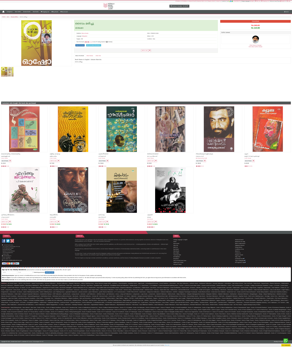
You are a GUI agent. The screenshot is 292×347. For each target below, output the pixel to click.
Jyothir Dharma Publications (106, 292)
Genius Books (16, 289)
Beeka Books (257, 283)
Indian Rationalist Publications (261, 289)
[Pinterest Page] (12, 242)
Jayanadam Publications (71, 292)
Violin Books (135, 304)
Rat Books (85, 300)
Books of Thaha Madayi (17, 326)
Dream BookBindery (175, 287)
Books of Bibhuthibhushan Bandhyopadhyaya (57, 314)
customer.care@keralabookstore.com (12, 260)
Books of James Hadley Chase (174, 314)
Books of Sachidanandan (179, 316)
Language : (81, 36)
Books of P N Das (191, 316)
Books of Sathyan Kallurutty (249, 316)
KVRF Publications (57, 294)
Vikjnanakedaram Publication (124, 304)
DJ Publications (137, 287)
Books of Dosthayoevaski (82, 320)
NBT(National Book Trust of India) (177, 296)
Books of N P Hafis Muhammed (148, 329)
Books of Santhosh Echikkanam (33, 335)
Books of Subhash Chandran (89, 312)
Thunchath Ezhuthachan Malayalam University (255, 302)
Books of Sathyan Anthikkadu (98, 329)
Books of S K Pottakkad (126, 307)
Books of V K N (73, 309)
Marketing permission (39, 272)
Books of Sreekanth (45, 322)
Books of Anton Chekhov (103, 316)
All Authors (178, 1)
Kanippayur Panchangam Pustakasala (188, 292)
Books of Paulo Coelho (95, 320)
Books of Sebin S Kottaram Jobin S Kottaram (261, 318)
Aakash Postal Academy (38, 283)
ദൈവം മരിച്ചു (84, 23)
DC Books (22, 287)
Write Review (90, 55)
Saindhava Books (190, 300)
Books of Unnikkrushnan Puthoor (153, 318)
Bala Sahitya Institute (237, 283)
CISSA (229, 285)
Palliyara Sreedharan (73, 298)
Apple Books (141, 283)
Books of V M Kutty (107, 331)
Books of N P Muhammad (70, 322)
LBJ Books (83, 294)
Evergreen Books (221, 287)
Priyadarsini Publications (7, 300)
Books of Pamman (49, 309)
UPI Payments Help (240, 262)
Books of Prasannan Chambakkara (256, 326)
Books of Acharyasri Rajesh (152, 307)
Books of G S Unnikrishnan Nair (9, 333)
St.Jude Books (144, 302)
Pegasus (155, 298)
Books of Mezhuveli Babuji (62, 309)
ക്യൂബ (246, 154)
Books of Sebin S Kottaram (46, 324)
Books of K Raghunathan (140, 320)
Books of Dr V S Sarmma (170, 320)
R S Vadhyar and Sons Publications (54, 300)
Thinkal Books (231, 302)
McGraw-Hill (95, 296)
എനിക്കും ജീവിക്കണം (7, 215)
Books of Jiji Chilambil (171, 326)
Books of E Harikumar (200, 333)
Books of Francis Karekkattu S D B (246, 309)
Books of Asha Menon (235, 316)
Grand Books (69, 289)
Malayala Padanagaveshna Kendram (196, 294)
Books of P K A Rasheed (244, 333)
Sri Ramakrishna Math (98, 302)
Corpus (271, 285)
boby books (55, 285)
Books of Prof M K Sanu (116, 316)
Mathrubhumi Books (46, 296)
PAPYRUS (131, 298)
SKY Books (23, 302)
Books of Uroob (132, 309)
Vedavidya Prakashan (77, 304)
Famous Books (244, 287)
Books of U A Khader (44, 312)
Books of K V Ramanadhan (111, 333)
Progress (25, 300)
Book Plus (83, 285)
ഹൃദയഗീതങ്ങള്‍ (103, 154)
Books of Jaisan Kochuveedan (214, 324)
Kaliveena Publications (166, 292)
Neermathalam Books (192, 296)
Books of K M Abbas (29, 326)
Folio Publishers (276, 287)
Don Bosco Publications (163, 287)
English (252, 1)
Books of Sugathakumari (22, 331)
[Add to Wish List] (150, 50)
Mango (260, 294)
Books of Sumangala (188, 314)
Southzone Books (64, 302)
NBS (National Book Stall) (201, 158)
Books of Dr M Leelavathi (7, 320)
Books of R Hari (133, 326)
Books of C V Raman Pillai (180, 331)
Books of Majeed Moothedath (154, 320)
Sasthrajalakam (230, 300)
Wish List (258, 1)
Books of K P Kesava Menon (31, 312)
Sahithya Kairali (161, 300)
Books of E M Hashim (18, 318)
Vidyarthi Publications (110, 304)
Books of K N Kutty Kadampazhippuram (228, 322)
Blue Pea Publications (45, 285)
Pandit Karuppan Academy (98, 298)
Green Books (53, 219)
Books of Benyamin (180, 309)
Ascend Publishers (163, 283)
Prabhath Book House (238, 298)
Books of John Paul (54, 320)
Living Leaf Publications (126, 294)
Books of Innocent (142, 331)
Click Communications (237, 285)
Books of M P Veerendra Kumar (229, 309)
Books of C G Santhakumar (145, 326)
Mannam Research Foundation (8, 296)
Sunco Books (165, 302)
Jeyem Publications (93, 292)
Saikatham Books (180, 300)
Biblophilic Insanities (19, 285)
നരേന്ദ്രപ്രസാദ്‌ (200, 156)
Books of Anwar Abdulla (179, 329)
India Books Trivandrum (233, 289)
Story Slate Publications (155, 302)
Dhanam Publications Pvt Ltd (80, 287)
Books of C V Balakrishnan (144, 312)
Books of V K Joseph (271, 324)
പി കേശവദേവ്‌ (5, 217)
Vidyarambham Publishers (97, 304)
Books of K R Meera (280, 312)
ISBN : (152, 33)
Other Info (98, 55)
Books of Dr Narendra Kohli (65, 318)
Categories (9, 11)
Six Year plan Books (14, 302)
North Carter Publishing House (256, 296)
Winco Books (205, 304)
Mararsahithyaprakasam (34, 296)
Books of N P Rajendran (131, 331)
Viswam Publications (170, 304)
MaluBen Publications (223, 294)
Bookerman (106, 285)
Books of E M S (40, 318)
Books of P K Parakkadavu (184, 318)
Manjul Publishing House (269, 294)
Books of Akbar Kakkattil (27, 309)
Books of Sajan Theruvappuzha (190, 322)
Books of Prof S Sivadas (94, 309)
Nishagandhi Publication (232, 296)
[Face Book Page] (4, 242)
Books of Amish (270, 329)
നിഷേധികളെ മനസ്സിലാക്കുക (204, 154)
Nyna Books (282, 296)
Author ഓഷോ (225, 32)
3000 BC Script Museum (24, 283)
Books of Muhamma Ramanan (262, 320)
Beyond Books (265, 283)
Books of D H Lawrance (102, 326)
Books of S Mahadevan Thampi (62, 324)
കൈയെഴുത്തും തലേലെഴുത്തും (10, 154)
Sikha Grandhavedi (275, 300)
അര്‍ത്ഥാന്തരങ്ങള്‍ (152, 154)
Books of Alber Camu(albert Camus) (217, 318)
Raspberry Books (77, 300)
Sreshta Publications (87, 302)
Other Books (39, 298)
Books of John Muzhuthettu (172, 333)
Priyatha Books (18, 300)
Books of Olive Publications (80, 318)
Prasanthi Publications (260, 298)
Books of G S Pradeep (271, 326)
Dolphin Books (145, 287)
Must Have (33, 307)
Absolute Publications (62, 283)
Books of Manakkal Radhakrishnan (228, 333)
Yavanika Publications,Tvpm (226, 304)
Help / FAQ (237, 257)
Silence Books (284, 300)
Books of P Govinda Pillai (77, 324)
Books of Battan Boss (262, 309)
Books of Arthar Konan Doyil (164, 329)
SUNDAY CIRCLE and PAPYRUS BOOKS (179, 302)
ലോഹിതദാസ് (102, 217)
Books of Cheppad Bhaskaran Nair (86, 326)
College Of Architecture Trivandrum (259, 285)
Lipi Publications (110, 294)
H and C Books (4, 158)
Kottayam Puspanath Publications (30, 294)
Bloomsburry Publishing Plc (32, 285)
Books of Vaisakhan (74, 335)
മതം (8, 17)
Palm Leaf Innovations (85, 298)
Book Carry (69, 285)
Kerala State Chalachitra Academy (278, 292)
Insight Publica (285, 289)
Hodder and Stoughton (204, 289)
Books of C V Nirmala (187, 324)
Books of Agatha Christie (204, 309)
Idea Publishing (215, 289)
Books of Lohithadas (58, 329)
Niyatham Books (243, 296)
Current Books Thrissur (13, 287)
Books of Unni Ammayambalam (77, 331)
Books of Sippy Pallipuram (208, 307)
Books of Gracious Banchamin (223, 329)
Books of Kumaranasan (107, 309)
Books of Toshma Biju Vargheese (105, 322)
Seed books (260, 300)
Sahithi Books (153, 300)
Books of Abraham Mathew (8, 331)
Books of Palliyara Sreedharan (53, 307)
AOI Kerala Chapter (12, 283)
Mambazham (233, 294)
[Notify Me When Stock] (10, 161)
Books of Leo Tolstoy (191, 309)
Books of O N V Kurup (13, 309)
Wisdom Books (214, 304)
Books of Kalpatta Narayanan (282, 329)
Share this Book (80, 45)
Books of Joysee (216, 309)
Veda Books (68, 304)
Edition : (150, 36)
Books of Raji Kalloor (118, 331)
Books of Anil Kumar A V (205, 312)
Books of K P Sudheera (70, 333)
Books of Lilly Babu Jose (38, 333)
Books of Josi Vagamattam (191, 312)
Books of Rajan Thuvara (248, 320)
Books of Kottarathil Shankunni (259, 307)
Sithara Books (4, 302)
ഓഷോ (149, 217)
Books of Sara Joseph (158, 312)
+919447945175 (236, 1)
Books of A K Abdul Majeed (232, 331)
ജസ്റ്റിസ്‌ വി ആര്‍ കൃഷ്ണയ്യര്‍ (252, 156)
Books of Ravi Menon (220, 314)
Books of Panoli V (154, 316)
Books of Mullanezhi (90, 324)
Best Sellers (18, 11)
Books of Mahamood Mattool (277, 322)
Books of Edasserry (260, 329)
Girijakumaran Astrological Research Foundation (40, 289)
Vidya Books (87, 304)
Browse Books (26, 11)
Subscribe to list (50, 272)
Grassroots (77, 289)
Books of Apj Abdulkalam (159, 314)
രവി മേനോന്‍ (102, 156)
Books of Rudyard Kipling (42, 326)
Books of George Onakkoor (158, 324)
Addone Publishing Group (87, 283)
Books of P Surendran (218, 312)
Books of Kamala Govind (124, 318)
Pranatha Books (249, 298)
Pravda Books (270, 298)
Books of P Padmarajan (131, 312)
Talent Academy (194, 302)
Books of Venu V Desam (246, 322)
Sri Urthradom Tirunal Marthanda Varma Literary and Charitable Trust (123, 302)
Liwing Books (136, 294)
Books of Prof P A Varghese (122, 314)
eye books (229, 287)
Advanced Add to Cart (202, 1)
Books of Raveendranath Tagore (242, 307)
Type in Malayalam (239, 260)
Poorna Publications (227, 298)
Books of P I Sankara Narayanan (51, 331)
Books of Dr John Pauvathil (284, 324)
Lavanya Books (75, 294)
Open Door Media (12, 298)
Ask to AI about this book (93, 45)
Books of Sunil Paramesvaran (109, 318)
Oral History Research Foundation (26, 298)
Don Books (153, 287)
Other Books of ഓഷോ (255, 45)
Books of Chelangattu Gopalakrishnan (255, 324)
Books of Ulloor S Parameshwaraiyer (202, 326)
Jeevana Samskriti (83, 292)
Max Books (75, 296)
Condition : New (151, 39)
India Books (223, 289)
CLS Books (246, 285)
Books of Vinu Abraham (97, 333)
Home (3, 17)
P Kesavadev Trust (48, 298)
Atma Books (173, 283)
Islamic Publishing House (46, 292)
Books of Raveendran (108, 314)
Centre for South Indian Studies (192, 285)
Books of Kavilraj (242, 326)
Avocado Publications (218, 283)
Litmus (117, 294)
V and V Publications (40, 304)
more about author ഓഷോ (255, 46)
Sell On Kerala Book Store (179, 260)
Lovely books (152, 294)
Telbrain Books (213, 302)
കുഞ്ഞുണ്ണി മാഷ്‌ (5, 156)
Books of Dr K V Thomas (32, 322)
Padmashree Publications (61, 298)
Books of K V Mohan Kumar (204, 316)
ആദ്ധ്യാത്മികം (14, 17)
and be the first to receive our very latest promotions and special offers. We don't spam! (36, 270)
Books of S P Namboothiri (33, 329)
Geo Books (24, 289)
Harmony (156, 289)
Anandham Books (132, 283)
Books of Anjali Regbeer (36, 331)
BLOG (287, 12)
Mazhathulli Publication (85, 296)
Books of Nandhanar (120, 322)
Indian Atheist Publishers (246, 289)
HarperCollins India (164, 289)
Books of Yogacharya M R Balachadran (197, 331)
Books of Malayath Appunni (88, 316)
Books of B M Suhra (129, 316)
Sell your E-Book (177, 264)
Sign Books (266, 300)
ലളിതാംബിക (53, 156)
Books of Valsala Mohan (218, 326)
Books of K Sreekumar (231, 326)
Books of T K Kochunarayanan (278, 333)
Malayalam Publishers (211, 294)
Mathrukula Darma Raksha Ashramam (61, 296)
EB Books (192, 287)
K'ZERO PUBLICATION (132, 292)
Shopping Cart (265, 1)
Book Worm (90, 285)
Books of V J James (33, 324)
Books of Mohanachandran (264, 316)
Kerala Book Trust (231, 292)
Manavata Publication (243, 294)
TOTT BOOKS (281, 302)
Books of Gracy (250, 329)
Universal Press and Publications (26, 304)
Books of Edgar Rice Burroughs (124, 320)
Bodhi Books (62, 285)
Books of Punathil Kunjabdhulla (179, 307)
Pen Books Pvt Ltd (163, 298)
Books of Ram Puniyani (213, 333)
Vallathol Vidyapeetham (52, 304)
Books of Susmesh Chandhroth (15, 312)
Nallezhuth (133, 296)
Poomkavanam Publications (214, 298)
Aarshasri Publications (50, 283)
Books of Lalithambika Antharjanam (54, 333)
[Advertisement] (146, 88)
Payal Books (149, 298)
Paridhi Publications (140, 298)
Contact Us (218, 1)
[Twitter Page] (8, 242)
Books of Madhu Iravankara (126, 333)
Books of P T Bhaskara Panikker (131, 329)
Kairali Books (142, 292)
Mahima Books (171, 294)
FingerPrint (260, 287)
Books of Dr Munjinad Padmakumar (208, 322)
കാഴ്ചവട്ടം (101, 215)
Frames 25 (283, 287)
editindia (198, 287)
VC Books (61, 304)
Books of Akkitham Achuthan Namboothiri (237, 314)
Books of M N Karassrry (166, 316)
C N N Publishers (153, 285)
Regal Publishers (127, 300)
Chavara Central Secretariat (208, 285)
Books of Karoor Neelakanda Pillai (87, 322)
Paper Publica (119, 298)
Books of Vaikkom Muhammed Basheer (109, 307)
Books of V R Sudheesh (118, 312)
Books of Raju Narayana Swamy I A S (147, 309)
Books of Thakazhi (165, 307)
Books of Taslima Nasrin (96, 314)
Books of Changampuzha (255, 314)
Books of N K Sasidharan (138, 318)
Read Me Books (93, 300)
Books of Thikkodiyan (48, 335)
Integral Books (5, 292)
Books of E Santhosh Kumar (67, 320)
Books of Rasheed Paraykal (165, 331)
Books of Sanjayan (147, 314)
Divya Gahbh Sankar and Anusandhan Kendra (108, 287)
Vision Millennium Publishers (146, 304)
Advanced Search (192, 1)
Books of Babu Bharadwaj (102, 324)
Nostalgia (267, 296)
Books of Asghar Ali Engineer (114, 329)
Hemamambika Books (183, 289)
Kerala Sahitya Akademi (263, 292)
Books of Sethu (281, 314)
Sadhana (146, 300)
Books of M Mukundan (139, 307)
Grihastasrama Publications (107, 289)
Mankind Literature (281, 294)
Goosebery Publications (59, 289)
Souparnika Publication (53, 302)
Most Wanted (26, 307)
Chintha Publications (221, 285)
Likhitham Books (101, 294)
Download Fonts (239, 258)
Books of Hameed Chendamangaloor (119, 326)
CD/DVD (181, 285)
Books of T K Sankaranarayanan (156, 333)
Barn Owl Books (248, 283)
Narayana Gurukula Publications (145, 296)
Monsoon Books (103, 296)
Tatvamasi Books (204, 302)
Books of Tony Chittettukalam (261, 322)
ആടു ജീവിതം (54, 215)
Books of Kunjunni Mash (25, 333)
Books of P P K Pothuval (131, 324)
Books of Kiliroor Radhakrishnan (224, 307)
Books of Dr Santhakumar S (174, 322)
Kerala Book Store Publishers (218, 292)
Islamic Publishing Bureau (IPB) (31, 292)
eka (208, 287)
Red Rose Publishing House (115, 300)
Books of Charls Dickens (160, 322)
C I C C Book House (143, 285)
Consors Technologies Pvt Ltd (35, 341)
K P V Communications (120, 292)
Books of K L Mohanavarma (187, 333)
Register (283, 1)
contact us (81, 277)
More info (167, 345)
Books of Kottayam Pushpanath (166, 309)
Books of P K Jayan (286, 331)
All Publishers (184, 1)
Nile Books (222, 296)
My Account (65, 12)
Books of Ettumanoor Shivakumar (276, 307)
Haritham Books (149, 289)
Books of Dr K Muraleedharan (87, 335)
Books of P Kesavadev (243, 318)
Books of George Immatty (83, 333)
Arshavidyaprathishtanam (152, 283)
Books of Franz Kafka (30, 318)
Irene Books (13, 292)
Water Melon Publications (182, 304)
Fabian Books (236, 287)
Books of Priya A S (181, 320)
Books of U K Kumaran (74, 316)
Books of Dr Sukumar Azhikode (37, 314)
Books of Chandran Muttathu (93, 331)
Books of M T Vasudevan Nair (69, 307)
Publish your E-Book (178, 262)
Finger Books (253, 287)
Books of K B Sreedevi (230, 312)
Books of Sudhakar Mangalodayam (277, 309)
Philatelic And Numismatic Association (196, 298)
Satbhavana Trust (240, 300)
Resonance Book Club (137, 300)
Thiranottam (239, 302)
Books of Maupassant (19, 329)
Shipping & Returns (239, 245)
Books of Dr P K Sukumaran (104, 312)
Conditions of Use (239, 249)
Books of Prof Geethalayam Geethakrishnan (234, 324)
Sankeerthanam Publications (208, 300)
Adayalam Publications (74, 283)
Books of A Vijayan (33, 320)
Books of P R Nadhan (46, 329)
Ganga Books (9, 289)
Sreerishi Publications (75, 302)
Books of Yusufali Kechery (94, 318)
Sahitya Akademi (171, 300)
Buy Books (55, 12)
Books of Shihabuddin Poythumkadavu (79, 314)
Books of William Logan (7, 329)
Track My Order (177, 255)
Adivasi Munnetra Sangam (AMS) (103, 283)
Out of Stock (5, 161)
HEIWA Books (173, 289)
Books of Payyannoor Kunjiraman (47, 316)
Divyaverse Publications (126, 287)
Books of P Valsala (38, 309)
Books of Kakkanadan (135, 314)
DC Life (28, 287)
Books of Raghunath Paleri (141, 316)
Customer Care (231, 1)
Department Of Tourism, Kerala (50, 287)
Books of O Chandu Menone (71, 329)
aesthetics (114, 283)
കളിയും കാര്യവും (55, 154)
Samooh (198, 300)
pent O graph (182, 298)
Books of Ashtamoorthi (57, 322)
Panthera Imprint (110, 298)
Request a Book (211, 1)
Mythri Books (120, 296)
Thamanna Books (222, 302)
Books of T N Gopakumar (31, 316)
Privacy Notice (238, 247)
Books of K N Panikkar (159, 326)
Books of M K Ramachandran (173, 324)
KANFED (175, 292)
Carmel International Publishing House (168, 285)
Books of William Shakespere (199, 318)
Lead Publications (91, 294)
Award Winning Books (16, 307)
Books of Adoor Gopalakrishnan (282, 318)
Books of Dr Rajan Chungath (279, 316)
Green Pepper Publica (93, 289)
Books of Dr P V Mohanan (109, 320)
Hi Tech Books (194, 289)
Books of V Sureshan (85, 329)
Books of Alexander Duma (223, 320)
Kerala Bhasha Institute (204, 292)
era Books (213, 287)
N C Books (127, 296)
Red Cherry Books (102, 300)
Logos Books (144, 294)
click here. (130, 277)
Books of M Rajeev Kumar (61, 335)
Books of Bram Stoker (6, 322)
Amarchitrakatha (123, 283)
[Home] (3, 12)
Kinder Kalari (18, 294)
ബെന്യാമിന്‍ (53, 217)
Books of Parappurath (62, 316)
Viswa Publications (159, 304)
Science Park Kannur (251, 300)
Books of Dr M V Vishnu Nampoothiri (281, 320)
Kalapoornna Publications (153, 292)
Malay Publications (181, 294)
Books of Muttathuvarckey (169, 318)
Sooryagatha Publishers (33, 302)
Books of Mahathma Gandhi (185, 326)
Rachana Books (68, 300)
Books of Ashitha (83, 309)
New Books (36, 11)
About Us (237, 251)
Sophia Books (43, 302)
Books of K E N (64, 331)
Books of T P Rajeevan (132, 322)
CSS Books (276, 285)
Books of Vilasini (19, 316)
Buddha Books (133, 285)
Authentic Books (194, 283)
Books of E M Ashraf (19, 335)
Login (289, 1)
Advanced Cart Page (240, 241)
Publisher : (82, 33)
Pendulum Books (173, 298)
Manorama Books (22, 296)
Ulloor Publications (12, 304)
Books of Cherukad (236, 320)
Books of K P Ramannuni (21, 320)
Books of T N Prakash (51, 318)
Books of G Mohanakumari (194, 320)
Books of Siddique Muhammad (19, 324)
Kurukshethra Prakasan (46, 294)
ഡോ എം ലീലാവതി (152, 156)
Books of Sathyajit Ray (144, 324)
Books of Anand (6, 326)
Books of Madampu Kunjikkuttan (220, 316)
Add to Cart (145, 50)
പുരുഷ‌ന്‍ (150, 215)
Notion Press (274, 296)
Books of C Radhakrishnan (194, 307)
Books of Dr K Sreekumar (121, 309)
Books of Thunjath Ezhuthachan (245, 312)
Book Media (76, 285)
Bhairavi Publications (275, 283)
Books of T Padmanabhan (269, 314)
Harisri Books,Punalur (138, 289)
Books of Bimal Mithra (284, 326)
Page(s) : (79, 39)
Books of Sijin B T (153, 331)
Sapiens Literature (220, 300)
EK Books (204, 287)
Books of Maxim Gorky (199, 324)
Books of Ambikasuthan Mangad (104, 335)
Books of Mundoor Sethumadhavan (249, 331)
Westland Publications (195, 304)
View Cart (175, 245)
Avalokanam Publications (205, 283)
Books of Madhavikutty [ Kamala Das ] (88, 307)
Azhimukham (228, 283)
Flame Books (267, 287)
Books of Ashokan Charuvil (21, 314)
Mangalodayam (254, 294)
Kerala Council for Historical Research (246, 292)
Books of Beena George (192, 329)
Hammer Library (128, 289)
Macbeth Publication (161, 294)
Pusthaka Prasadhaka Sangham (36, 300)
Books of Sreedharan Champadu (216, 331)
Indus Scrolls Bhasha (275, 289)
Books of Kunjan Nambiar (145, 322)
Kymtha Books (66, 294)
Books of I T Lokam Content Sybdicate (204, 314)
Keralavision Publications (7, 294)
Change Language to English (180, 239)
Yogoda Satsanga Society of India (251, 304)
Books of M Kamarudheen (238, 329)
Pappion (126, 298)
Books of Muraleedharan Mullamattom (264, 312)
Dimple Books (92, 287)
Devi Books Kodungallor (66, 287)
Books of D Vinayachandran (117, 324)
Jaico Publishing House (58, 292)
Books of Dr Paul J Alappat (209, 320)
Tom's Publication (272, 302)
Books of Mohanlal (232, 318)
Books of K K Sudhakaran (57, 312)
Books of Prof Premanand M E (206, 329)
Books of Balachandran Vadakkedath (261, 333)
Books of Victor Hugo (19, 322)
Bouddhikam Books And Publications (119, 285)
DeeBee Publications (36, 287)
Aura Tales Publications (183, 283)
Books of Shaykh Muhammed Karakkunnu (269, 331)
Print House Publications (281, 298)
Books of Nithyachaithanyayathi (73, 312)
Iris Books (19, 292)
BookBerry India (98, 285)
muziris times (112, 296)
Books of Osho (41, 307)
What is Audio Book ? (240, 243)
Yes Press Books (238, 304)
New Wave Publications (212, 296)
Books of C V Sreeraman (140, 333)
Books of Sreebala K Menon (70, 326)
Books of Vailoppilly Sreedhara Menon (174, 312)
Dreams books (185, 287)
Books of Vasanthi (44, 320)
